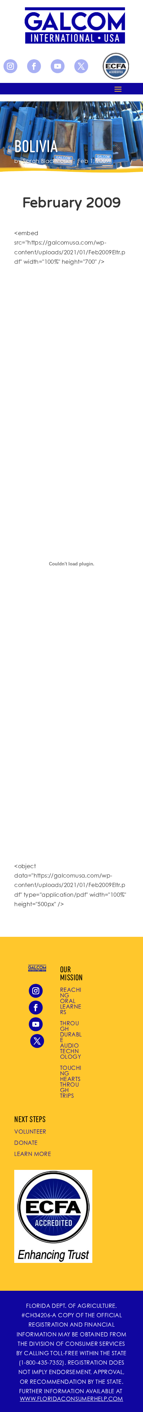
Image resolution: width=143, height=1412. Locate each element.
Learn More (32, 1154)
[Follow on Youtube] (58, 66)
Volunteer (30, 1131)
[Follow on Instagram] (10, 66)
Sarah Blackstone (46, 160)
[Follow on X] (81, 66)
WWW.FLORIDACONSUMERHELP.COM (71, 1399)
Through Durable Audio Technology (71, 1039)
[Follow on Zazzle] (115, 66)
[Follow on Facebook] (34, 66)
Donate (25, 1142)
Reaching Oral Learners (70, 1001)
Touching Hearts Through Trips (70, 1081)
